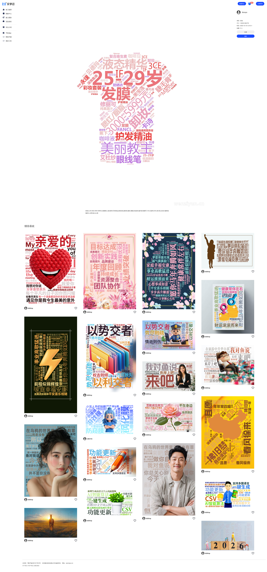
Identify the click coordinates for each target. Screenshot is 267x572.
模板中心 (9, 13)
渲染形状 (9, 21)
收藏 (245, 32)
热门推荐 (9, 10)
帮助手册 (9, 37)
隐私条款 (36, 565)
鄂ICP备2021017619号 (34, 563)
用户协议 (30, 565)
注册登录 (260, 3)
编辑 (245, 36)
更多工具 (9, 41)
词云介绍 (9, 27)
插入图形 (9, 17)
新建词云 (241, 3)
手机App (8, 33)
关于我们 (24, 565)
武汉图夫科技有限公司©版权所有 (51, 563)
